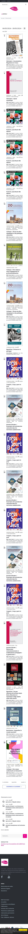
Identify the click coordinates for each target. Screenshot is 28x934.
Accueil (2, 18)
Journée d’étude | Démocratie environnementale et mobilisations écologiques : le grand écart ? (14, 651)
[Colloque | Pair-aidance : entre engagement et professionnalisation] (14, 254)
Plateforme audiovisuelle (7, 910)
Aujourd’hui (14, 782)
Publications (4, 906)
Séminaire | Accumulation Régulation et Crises (13, 62)
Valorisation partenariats (7, 913)
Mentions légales (5, 888)
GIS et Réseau (4, 915)
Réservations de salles (7, 886)
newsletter (4, 1)
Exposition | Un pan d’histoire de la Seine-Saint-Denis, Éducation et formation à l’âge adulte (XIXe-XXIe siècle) (14, 695)
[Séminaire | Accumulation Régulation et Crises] (14, 45)
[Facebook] (2, 877)
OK (23, 929)
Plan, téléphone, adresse (7, 917)
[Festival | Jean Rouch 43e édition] (14, 117)
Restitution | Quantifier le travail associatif (14, 731)
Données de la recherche (7, 908)
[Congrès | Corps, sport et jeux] (14, 368)
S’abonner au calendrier (13, 786)
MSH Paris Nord (5, 899)
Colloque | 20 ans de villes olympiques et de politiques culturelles (14, 233)
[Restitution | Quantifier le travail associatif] (14, 717)
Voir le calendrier (5, 830)
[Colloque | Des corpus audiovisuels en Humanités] (14, 751)
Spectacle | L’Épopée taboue (13, 802)
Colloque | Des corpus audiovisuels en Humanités (14, 770)
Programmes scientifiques (8, 904)
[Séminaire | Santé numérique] (14, 82)
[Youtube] (9, 877)
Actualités (3, 902)
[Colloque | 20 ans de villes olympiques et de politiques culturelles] (14, 213)
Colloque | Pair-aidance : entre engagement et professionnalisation (13, 271)
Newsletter (4, 890)
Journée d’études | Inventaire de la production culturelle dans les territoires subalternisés (14, 427)
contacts (8, 1)
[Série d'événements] (11, 800)
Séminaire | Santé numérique (11, 99)
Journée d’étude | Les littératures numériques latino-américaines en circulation (15, 808)
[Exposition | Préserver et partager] (14, 334)
